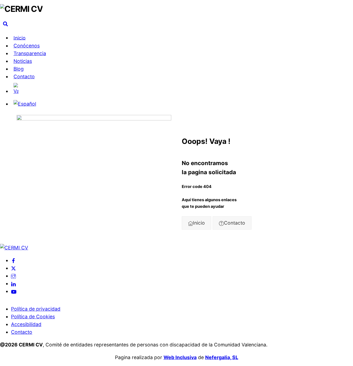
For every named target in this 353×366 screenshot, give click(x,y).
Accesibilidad (26, 324)
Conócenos (27, 46)
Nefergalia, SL (221, 357)
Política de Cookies (33, 316)
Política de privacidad (35, 309)
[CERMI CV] (21, 9)
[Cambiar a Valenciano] (182, 89)
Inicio (20, 38)
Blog (19, 69)
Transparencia (30, 53)
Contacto (24, 76)
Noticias (23, 61)
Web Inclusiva (180, 357)
